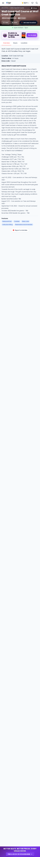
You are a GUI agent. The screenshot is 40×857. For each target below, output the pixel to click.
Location (24, 43)
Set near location (28, 23)
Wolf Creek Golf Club (16, 56)
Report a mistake (21, 230)
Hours (15, 43)
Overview (6, 43)
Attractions (5, 8)
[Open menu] (3, 3)
